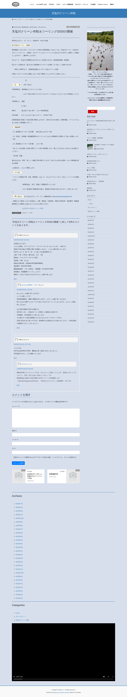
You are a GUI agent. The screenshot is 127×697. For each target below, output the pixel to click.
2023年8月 (91, 302)
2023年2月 (91, 322)
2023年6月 (91, 310)
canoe (89, 199)
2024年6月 (91, 275)
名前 (14, 430)
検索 (92, 111)
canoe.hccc (25, 364)
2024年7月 (91, 271)
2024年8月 (91, 267)
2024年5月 (91, 279)
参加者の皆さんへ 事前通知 (95, 181)
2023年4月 (91, 318)
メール (15, 439)
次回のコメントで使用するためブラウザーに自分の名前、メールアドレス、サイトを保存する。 (45, 457)
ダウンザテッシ (92, 207)
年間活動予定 (53, 474)
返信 (15, 279)
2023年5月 (91, 314)
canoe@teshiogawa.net (63, 196)
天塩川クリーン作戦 (73, 27)
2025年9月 (91, 240)
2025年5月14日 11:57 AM (22, 344)
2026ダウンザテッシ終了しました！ (97, 154)
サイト (14, 448)
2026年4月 (91, 224)
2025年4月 (91, 259)
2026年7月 (91, 220)
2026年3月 (91, 228)
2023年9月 (91, 298)
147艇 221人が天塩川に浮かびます (97, 174)
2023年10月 (91, 294)
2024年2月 (91, 287)
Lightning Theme (63, 692)
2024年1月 (91, 290)
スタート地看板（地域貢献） (95, 138)
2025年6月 (91, 251)
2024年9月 (91, 263)
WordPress (55, 692)
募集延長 (89, 188)
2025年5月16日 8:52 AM (25, 369)
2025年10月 (91, 236)
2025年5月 (91, 255)
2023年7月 (91, 306)
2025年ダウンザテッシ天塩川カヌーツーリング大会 (34, 476)
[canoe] (18, 473)
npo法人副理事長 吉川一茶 (30, 285)
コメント (16, 406)
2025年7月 (91, 247)
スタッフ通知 (91, 168)
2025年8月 (91, 244)
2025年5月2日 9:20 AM (21, 240)
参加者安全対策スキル (93, 161)
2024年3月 (91, 283)
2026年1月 (91, 232)
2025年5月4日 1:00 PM (24, 289)
